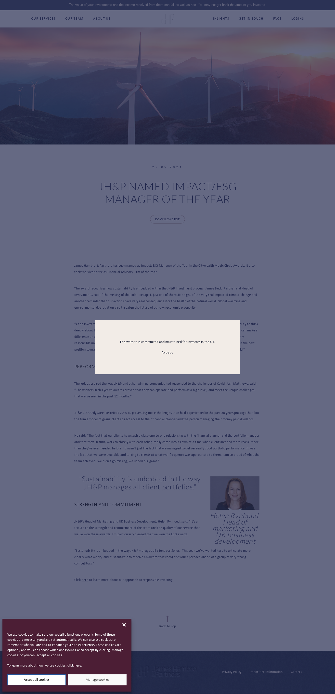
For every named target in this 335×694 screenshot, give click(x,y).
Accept (167, 352)
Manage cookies (97, 680)
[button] (124, 624)
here (78, 666)
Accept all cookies (37, 680)
